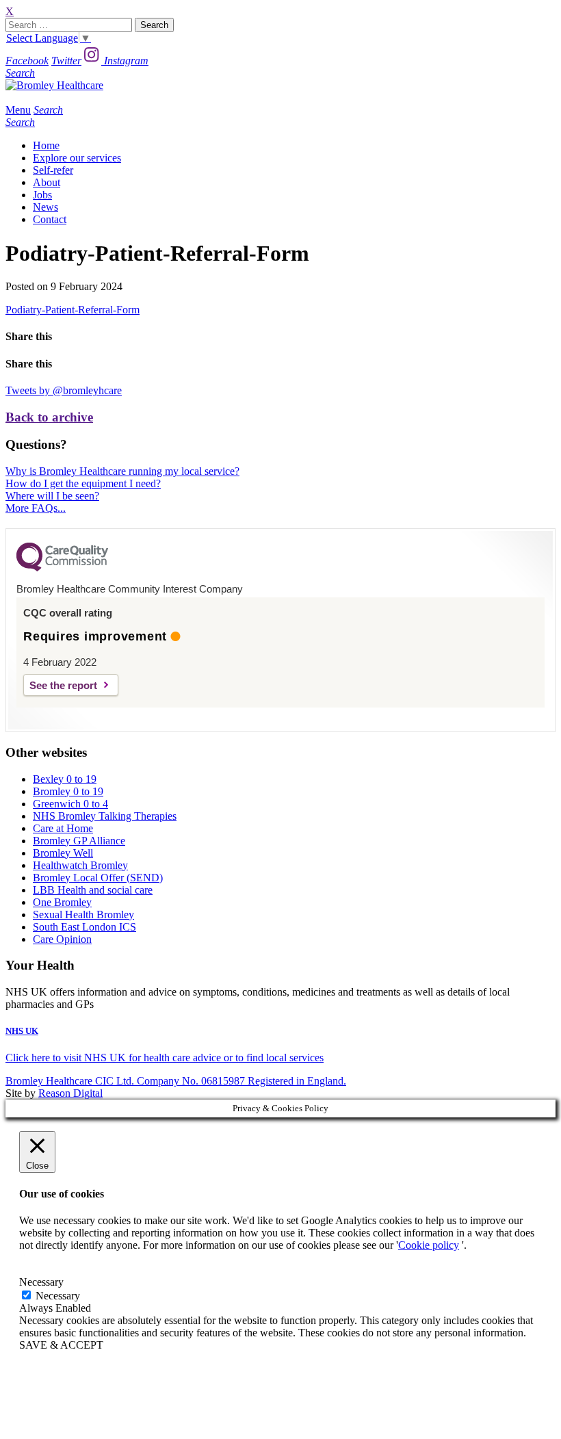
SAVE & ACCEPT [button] (61, 1345)
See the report (63, 685)
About (46, 182)
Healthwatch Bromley (80, 865)
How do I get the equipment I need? (83, 483)
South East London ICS (84, 927)
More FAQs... (35, 508)
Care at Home (63, 828)
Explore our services (77, 158)
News (45, 207)
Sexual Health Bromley (83, 914)
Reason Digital (70, 1093)
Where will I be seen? (52, 496)
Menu (18, 110)
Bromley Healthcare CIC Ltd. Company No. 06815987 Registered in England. (175, 1081)
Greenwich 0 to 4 (70, 803)
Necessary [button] (41, 1282)
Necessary (58, 1295)
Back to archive (49, 417)
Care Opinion (62, 939)
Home (46, 145)
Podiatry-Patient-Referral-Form (72, 309)
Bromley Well (63, 853)
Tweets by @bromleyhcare (63, 390)
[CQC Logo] (62, 567)
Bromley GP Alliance (79, 840)
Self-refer (53, 170)
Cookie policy (428, 1245)
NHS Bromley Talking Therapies (105, 816)
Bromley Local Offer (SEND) (98, 877)
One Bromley (62, 902)
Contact (49, 219)
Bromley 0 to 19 (68, 791)
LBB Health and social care (93, 890)
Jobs (42, 194)
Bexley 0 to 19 (64, 779)
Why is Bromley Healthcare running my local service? (122, 471)
